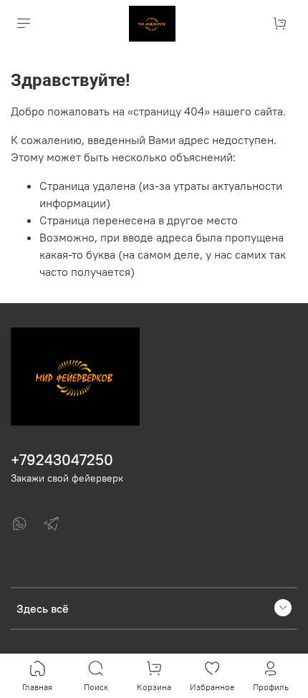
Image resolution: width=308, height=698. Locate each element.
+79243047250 (62, 459)
